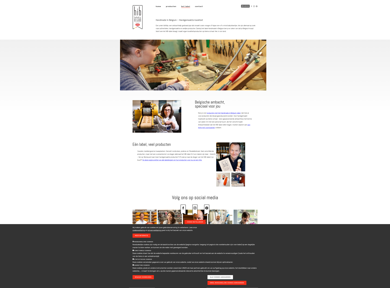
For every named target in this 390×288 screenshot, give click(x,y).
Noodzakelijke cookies (143, 242)
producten (171, 6)
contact (199, 6)
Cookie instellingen (195, 222)
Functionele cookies (142, 250)
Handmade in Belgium (138, 17)
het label (185, 6)
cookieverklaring (139, 230)
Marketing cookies (142, 265)
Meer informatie (141, 236)
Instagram (254, 6)
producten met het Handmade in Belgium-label (223, 113)
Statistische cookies (143, 259)
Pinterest (256, 6)
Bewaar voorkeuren (143, 277)
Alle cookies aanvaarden (220, 277)
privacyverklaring (154, 230)
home (158, 6)
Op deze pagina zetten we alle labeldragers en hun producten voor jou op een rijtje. (172, 160)
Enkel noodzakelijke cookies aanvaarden (227, 283)
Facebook (251, 6)
